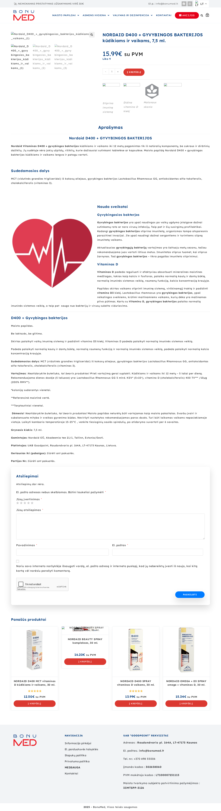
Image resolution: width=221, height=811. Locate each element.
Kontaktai (163, 15)
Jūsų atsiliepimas (29, 510)
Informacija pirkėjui (78, 743)
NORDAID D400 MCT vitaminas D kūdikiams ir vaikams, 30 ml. (35, 683)
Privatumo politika (77, 761)
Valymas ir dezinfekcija (131, 15)
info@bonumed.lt (167, 3)
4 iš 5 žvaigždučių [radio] (28, 503)
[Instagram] (190, 3)
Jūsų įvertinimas (29, 499)
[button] (65, 15)
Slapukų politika (75, 755)
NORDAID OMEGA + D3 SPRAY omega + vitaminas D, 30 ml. (186, 683)
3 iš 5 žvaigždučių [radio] (24, 503)
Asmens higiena (94, 15)
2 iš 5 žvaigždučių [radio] (21, 503)
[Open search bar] (202, 15)
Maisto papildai (64, 15)
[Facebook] (184, 3)
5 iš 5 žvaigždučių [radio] (32, 503)
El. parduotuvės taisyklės (81, 749)
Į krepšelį (134, 72)
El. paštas (120, 545)
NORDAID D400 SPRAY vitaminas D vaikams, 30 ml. (136, 683)
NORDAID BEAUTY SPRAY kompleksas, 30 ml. (85, 641)
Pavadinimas (26, 545)
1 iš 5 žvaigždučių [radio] (17, 503)
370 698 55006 (145, 758)
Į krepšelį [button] (34, 703)
